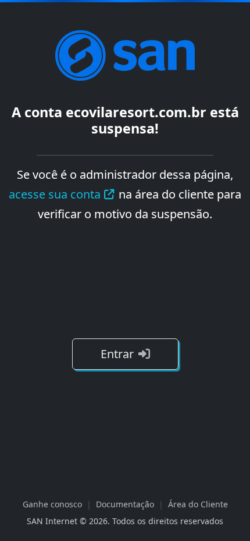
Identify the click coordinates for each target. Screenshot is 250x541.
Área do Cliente (198, 504)
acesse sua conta (55, 194)
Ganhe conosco (52, 504)
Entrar (117, 354)
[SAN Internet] (125, 54)
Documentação (125, 504)
